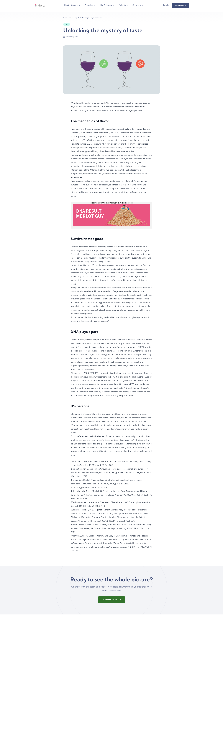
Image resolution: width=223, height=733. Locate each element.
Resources (67, 18)
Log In (166, 5)
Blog (75, 18)
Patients (122, 5)
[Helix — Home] (40, 5)
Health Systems (71, 5)
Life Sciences (106, 5)
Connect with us (180, 5)
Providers (89, 5)
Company (136, 5)
